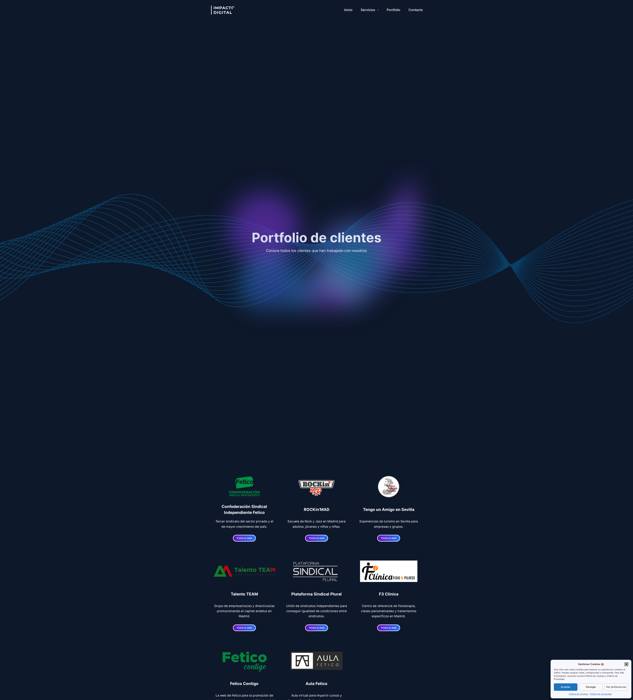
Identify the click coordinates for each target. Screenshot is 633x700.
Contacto (415, 10)
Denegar (591, 686)
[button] (626, 664)
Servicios (368, 10)
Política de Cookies (578, 694)
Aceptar (566, 686)
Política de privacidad (601, 694)
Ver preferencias (616, 686)
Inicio (348, 10)
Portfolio (393, 10)
